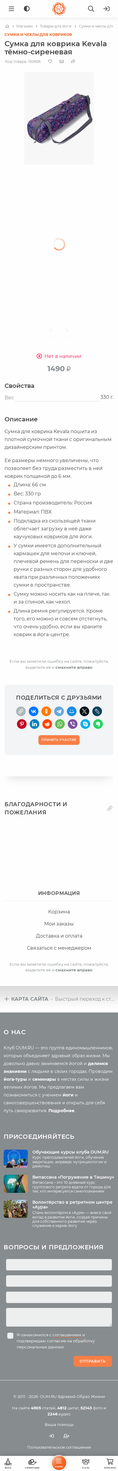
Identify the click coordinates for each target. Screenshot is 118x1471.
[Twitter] (84, 711)
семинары (44, 1079)
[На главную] (7, 26)
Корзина (59, 912)
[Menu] (11, 8)
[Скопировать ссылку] (21, 711)
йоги (68, 1095)
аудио (59, 1413)
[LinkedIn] (34, 724)
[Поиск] (91, 8)
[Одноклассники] (46, 711)
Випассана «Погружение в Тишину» (73, 1177)
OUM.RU (48, 1396)
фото (91, 1407)
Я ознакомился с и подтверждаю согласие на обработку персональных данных (56, 1340)
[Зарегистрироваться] (67, 1436)
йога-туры (15, 1079)
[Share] (73, 61)
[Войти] (106, 8)
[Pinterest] (22, 724)
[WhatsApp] (60, 724)
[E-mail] (62, 61)
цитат (68, 1407)
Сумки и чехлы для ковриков (38, 34)
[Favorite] (50, 61)
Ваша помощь (59, 1424)
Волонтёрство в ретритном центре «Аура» (72, 1204)
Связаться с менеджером (59, 948)
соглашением (67, 1334)
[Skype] (85, 724)
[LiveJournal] (97, 711)
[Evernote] (98, 724)
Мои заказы (59, 924)
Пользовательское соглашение (59, 1447)
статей (43, 1407)
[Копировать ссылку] (110, 808)
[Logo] (59, 8)
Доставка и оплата (59, 936)
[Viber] (72, 724)
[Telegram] (59, 711)
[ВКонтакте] (33, 711)
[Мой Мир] (72, 711)
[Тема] (27, 9)
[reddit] (47, 724)
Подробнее (61, 1110)
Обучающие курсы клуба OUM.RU (70, 1152)
